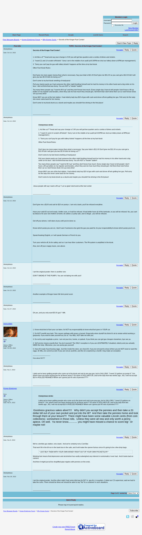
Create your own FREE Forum (64, 527)
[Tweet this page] (127, 516)
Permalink (119, 50)
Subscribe (134, 511)
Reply (136, 43)
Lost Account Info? (132, 30)
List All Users (98, 35)
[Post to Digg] (132, 516)
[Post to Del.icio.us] (137, 516)
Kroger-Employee (10, 388)
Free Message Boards (11, 40)
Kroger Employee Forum (31, 40)
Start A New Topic (124, 43)
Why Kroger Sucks (49, 40)
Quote (134, 50)
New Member (133, 28)
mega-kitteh (7, 324)
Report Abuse (70, 529)
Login (135, 23)
